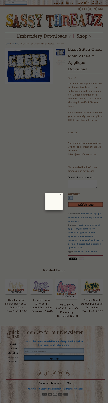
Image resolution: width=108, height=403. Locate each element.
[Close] (60, 194)
